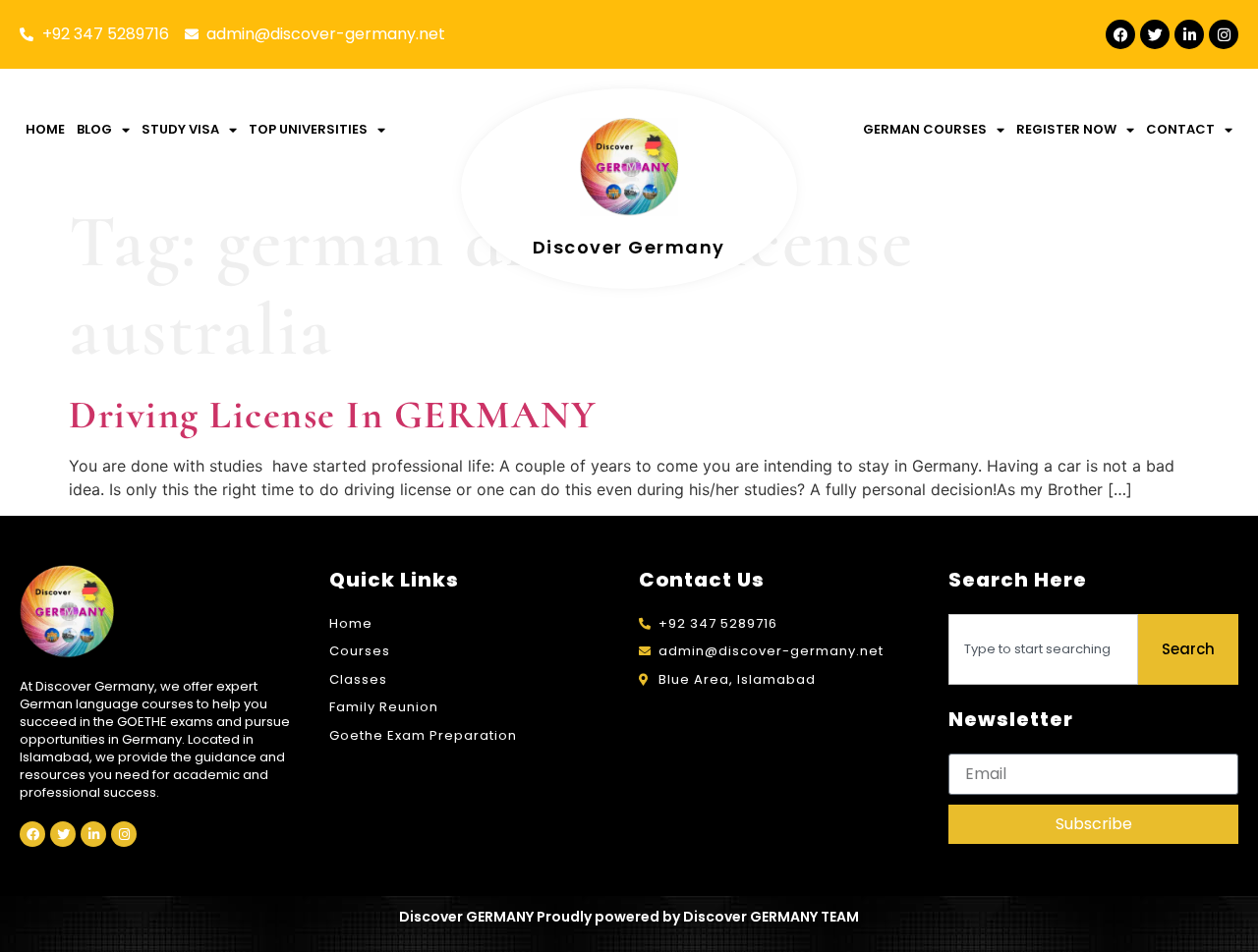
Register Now (1066, 129)
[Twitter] (1155, 34)
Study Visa (180, 129)
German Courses (925, 129)
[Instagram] (1223, 34)
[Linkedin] (1189, 34)
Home (45, 129)
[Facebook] (1120, 34)
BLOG (94, 129)
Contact (1180, 129)
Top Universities (308, 129)
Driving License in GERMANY (333, 414)
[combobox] (1043, 649)
